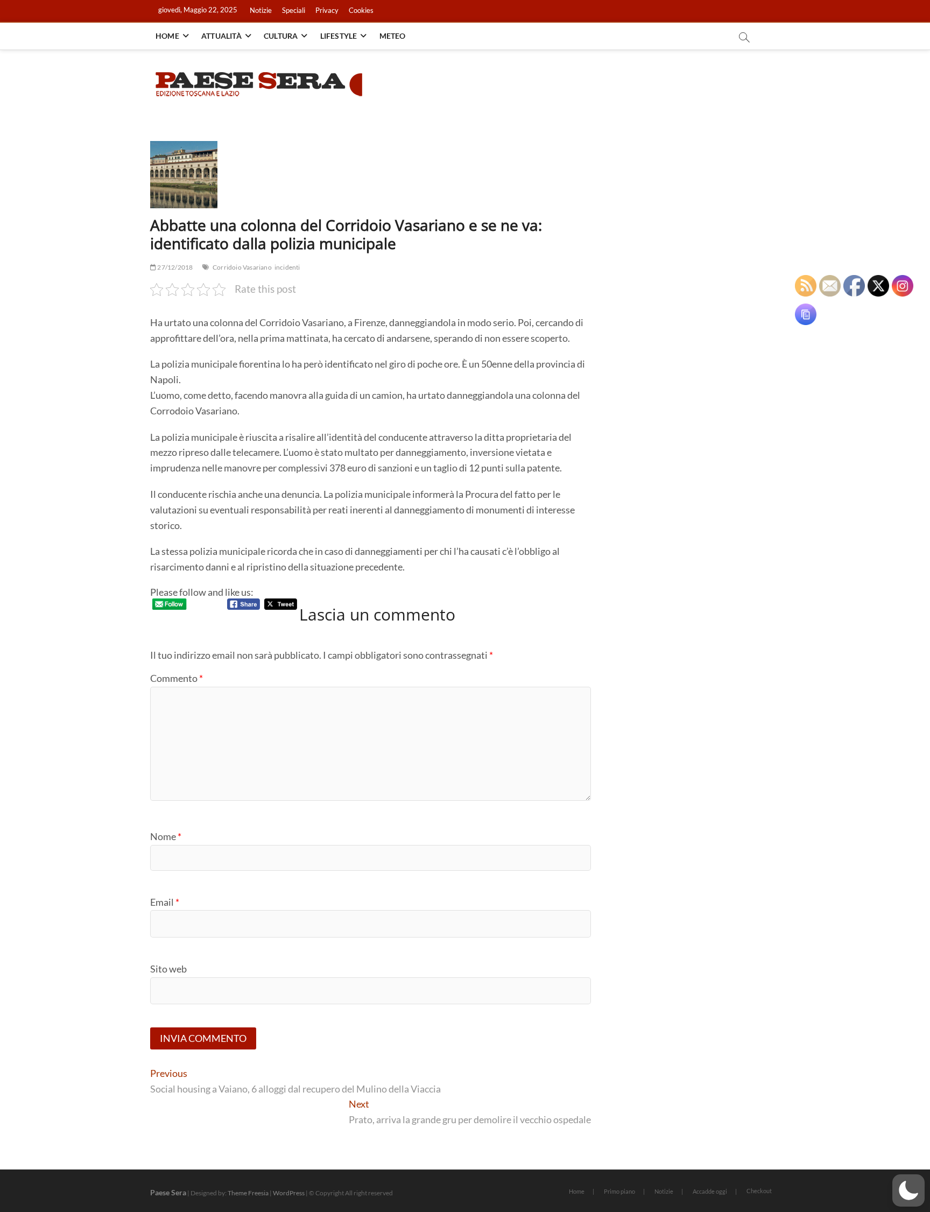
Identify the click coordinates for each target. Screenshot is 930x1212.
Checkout (759, 1190)
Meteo (392, 35)
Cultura (281, 35)
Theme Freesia (248, 1193)
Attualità (221, 35)
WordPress (289, 1193)
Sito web (168, 969)
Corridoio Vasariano (242, 267)
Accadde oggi (710, 1191)
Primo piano (619, 1191)
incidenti (287, 267)
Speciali (293, 10)
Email (164, 902)
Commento (176, 678)
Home (167, 35)
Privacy (327, 10)
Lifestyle (338, 35)
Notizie (261, 10)
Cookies (361, 10)
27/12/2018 (174, 267)
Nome (165, 836)
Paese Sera (168, 1192)
